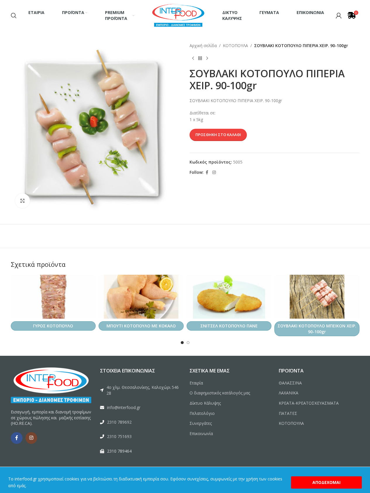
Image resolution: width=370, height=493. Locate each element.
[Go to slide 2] (188, 342)
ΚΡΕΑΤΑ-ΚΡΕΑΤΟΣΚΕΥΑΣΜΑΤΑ (309, 403)
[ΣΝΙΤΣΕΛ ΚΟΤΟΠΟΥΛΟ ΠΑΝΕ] (229, 297)
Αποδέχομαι (326, 482)
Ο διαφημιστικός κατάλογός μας (220, 393)
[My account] (339, 15)
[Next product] (207, 58)
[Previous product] (193, 58)
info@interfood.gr (123, 407)
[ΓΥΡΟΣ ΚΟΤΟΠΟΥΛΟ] (53, 297)
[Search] (14, 15)
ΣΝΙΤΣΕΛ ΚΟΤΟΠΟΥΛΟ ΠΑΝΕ (229, 326)
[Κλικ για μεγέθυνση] (22, 200)
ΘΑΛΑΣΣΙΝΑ (290, 383)
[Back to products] (200, 58)
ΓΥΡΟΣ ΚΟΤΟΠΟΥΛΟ (53, 326)
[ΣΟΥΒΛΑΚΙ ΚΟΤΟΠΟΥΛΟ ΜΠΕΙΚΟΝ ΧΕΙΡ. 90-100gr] (316, 297)
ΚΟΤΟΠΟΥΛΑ (235, 45)
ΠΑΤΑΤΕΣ (288, 413)
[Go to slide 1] (182, 342)
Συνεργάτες (201, 423)
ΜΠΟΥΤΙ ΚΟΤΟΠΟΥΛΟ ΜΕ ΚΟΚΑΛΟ (141, 326)
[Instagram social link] (214, 172)
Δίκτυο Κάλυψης (205, 403)
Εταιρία (196, 383)
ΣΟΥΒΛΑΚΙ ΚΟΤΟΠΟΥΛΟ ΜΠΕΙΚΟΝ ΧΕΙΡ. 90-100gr (317, 328)
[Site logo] (178, 15)
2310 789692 (119, 422)
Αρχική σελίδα (203, 45)
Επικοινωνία (201, 433)
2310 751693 (119, 436)
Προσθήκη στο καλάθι (218, 134)
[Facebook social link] (207, 172)
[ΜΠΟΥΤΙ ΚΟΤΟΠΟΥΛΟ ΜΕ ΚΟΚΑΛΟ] (141, 297)
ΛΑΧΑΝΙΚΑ (288, 393)
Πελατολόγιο (202, 413)
